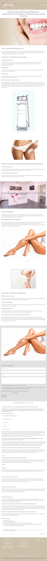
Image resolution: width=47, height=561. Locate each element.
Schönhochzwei (17, 555)
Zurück (41, 533)
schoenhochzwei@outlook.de (8, 546)
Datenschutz (30, 555)
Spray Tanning (23, 544)
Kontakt (22, 555)
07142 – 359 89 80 (8, 545)
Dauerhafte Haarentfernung (23, 543)
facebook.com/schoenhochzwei (8, 548)
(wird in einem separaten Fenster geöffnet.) (14, 385)
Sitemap (33, 555)
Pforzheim (32, 438)
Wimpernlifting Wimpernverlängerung (23, 546)
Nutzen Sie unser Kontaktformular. (9, 530)
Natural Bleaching (23, 542)
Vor (44, 533)
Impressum (26, 555)
